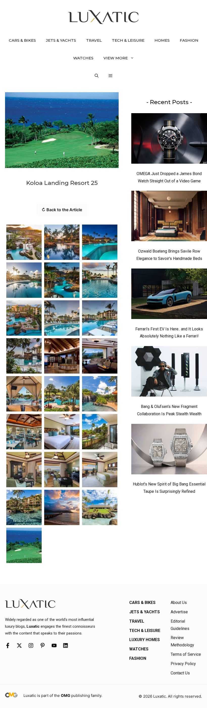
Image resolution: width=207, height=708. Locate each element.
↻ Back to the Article (62, 209)
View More (116, 58)
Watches (83, 58)
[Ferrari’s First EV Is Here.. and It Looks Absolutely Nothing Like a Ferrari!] (169, 295)
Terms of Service (186, 654)
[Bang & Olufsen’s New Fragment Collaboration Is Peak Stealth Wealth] (169, 372)
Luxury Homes (144, 639)
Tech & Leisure (128, 40)
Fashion (189, 40)
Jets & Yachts (61, 40)
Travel (94, 40)
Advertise (179, 611)
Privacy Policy (183, 663)
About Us (179, 602)
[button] (97, 76)
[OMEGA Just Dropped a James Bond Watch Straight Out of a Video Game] (169, 139)
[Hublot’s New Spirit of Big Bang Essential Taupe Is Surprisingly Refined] (169, 450)
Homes (162, 40)
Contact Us (180, 673)
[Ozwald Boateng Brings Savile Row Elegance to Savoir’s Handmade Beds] (169, 217)
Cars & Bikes (22, 40)
